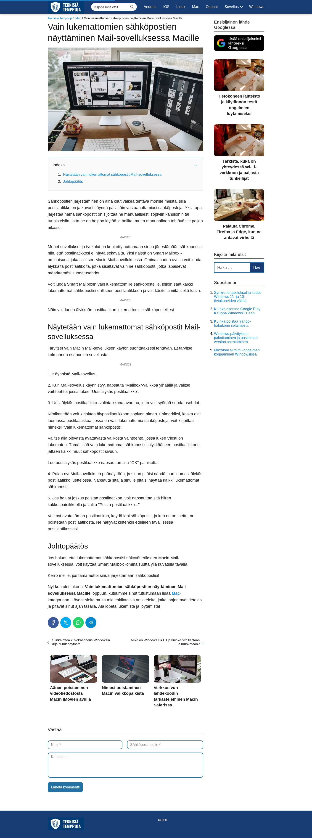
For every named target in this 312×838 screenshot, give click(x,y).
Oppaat (212, 7)
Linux (180, 7)
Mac (195, 7)
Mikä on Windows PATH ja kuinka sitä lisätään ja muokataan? (165, 642)
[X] (65, 622)
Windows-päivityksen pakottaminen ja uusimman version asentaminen (236, 338)
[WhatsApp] (78, 622)
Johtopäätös (73, 181)
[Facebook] (53, 622)
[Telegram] (90, 622)
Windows (256, 7)
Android (150, 7)
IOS (166, 7)
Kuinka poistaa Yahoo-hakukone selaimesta (232, 323)
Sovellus (232, 7)
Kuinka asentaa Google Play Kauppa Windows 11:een (237, 311)
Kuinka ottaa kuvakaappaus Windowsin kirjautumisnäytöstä (80, 642)
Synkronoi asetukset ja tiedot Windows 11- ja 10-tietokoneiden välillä (237, 297)
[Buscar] (132, 6)
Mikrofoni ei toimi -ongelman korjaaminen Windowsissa (237, 352)
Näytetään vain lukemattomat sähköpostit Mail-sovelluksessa (112, 174)
